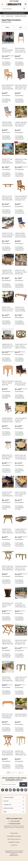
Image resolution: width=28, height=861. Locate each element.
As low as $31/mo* (19, 761)
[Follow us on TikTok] (21, 789)
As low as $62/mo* (19, 354)
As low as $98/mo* (19, 317)
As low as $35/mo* (19, 724)
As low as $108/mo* (19, 169)
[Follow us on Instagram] (14, 789)
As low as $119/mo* (19, 650)
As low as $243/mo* (6, 354)
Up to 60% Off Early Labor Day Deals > (14, 13)
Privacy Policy (14, 833)
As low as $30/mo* (6, 391)
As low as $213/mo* (6, 502)
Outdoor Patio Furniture (21, 16)
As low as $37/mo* (6, 132)
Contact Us (14, 845)
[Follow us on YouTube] (10, 789)
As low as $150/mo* (6, 317)
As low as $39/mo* (6, 539)
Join (23, 784)
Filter (7, 27)
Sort (20, 27)
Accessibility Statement (14, 836)
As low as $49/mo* (6, 724)
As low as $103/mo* (6, 206)
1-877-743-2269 (14, 1)
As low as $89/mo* (19, 576)
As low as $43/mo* (6, 95)
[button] (14, 797)
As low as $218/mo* (19, 502)
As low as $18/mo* (6, 465)
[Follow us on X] (6, 789)
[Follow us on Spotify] (25, 789)
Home (2, 16)
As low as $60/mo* (19, 58)
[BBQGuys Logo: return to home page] (13, 4)
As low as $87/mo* (6, 58)
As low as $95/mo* (6, 243)
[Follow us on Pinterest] (18, 789)
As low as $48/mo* (19, 95)
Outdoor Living (9, 16)
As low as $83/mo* (19, 539)
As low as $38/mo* (6, 650)
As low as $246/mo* (6, 280)
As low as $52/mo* (19, 687)
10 (19, 772)
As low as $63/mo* (19, 391)
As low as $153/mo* (6, 169)
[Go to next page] (22, 772)
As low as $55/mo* (6, 576)
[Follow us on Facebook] (2, 789)
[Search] (24, 9)
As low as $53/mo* (6, 428)
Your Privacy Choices (13, 839)
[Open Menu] (2, 4)
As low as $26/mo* (6, 613)
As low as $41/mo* (19, 132)
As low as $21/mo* (19, 613)
